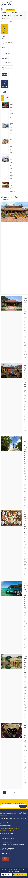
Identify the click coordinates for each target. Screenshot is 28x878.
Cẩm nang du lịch (6, 12)
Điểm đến (14, 12)
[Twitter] (6, 854)
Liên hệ (2, 802)
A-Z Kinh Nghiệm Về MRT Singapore (12, 187)
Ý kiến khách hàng (17, 15)
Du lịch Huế (9, 21)
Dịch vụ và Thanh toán (6, 803)
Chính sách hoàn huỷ (19, 803)
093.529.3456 (17, 874)
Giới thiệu (9, 802)
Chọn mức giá (8, 70)
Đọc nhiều (2, 98)
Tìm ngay (4, 74)
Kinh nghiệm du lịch (6, 15)
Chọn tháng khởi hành (7, 54)
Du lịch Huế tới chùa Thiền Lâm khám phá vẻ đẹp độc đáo (25, 449)
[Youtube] (3, 854)
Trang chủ (3, 21)
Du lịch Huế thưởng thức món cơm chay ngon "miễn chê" (26, 522)
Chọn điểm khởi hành (8, 43)
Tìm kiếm (4, 91)
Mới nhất (6, 98)
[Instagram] (9, 854)
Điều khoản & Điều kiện (18, 802)
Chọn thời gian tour (8, 63)
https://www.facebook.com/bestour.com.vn (11, 828)
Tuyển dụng (5, 18)
